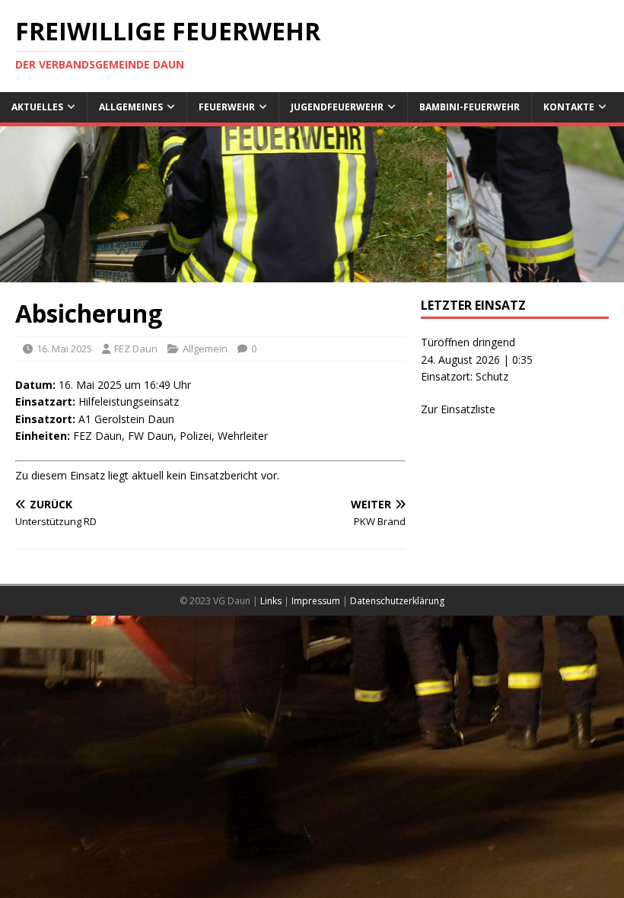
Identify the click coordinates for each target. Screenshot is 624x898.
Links (271, 600)
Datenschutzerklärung (397, 600)
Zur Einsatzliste (458, 409)
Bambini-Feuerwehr (469, 106)
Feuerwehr (227, 106)
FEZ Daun (136, 348)
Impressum (315, 600)
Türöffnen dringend (468, 342)
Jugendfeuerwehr (337, 106)
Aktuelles (37, 106)
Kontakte (568, 106)
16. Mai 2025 (64, 348)
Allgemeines (131, 106)
